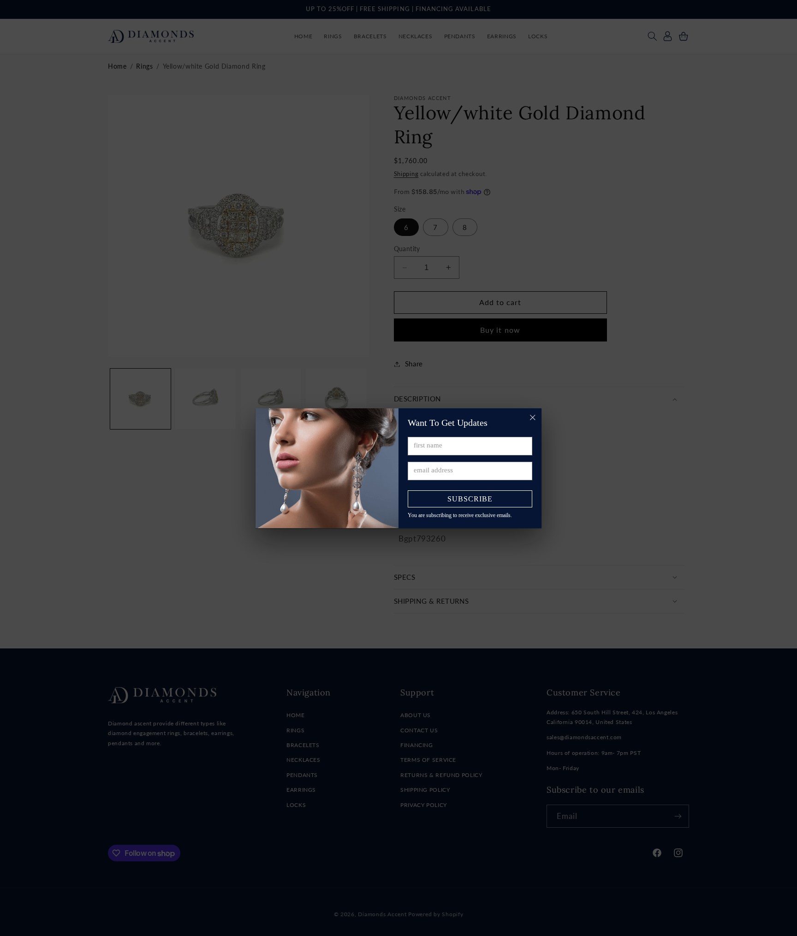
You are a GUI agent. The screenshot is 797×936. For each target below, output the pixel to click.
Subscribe (470, 499)
